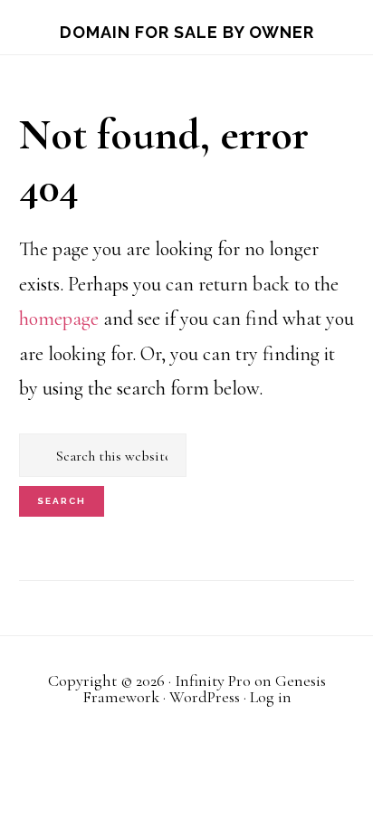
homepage (59, 318)
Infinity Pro (213, 680)
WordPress (204, 697)
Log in (271, 697)
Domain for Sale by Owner (187, 32)
